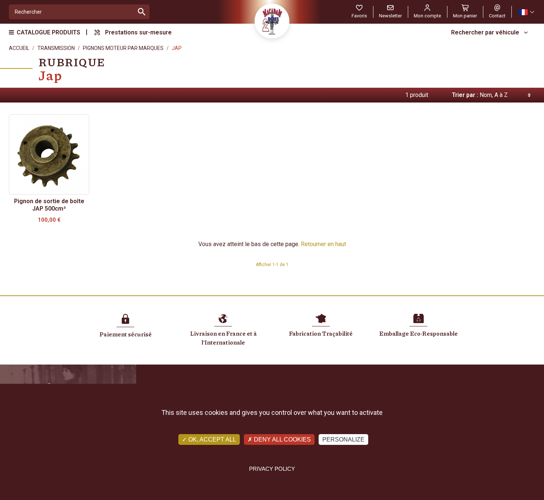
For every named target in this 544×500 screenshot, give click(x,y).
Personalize (343, 439)
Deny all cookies (281, 439)
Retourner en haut (323, 244)
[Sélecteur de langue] (526, 12)
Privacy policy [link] (272, 469)
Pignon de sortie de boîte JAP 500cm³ (49, 205)
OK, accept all (211, 439)
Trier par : (465, 94)
